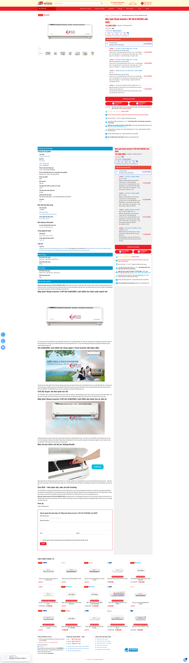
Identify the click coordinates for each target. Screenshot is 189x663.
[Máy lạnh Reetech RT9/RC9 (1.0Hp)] (140, 618)
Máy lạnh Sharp (117, 30)
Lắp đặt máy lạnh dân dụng (74, 650)
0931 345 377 (147, 4)
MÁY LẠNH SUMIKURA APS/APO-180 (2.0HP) (117, 603)
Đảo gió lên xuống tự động (46, 235)
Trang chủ (107, 15)
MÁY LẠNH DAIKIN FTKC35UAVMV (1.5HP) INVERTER (94, 603)
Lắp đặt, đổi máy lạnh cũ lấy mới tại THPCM (78, 646)
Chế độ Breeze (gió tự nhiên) (60, 248)
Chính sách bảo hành (102, 647)
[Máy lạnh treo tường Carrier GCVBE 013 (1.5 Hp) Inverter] (48, 570)
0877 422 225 (147, 2)
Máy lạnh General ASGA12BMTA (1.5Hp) (71, 578)
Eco (40, 218)
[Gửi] (101, 3)
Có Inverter (42, 160)
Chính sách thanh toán (102, 645)
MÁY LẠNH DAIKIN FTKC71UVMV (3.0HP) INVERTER (71, 603)
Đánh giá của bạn (45, 516)
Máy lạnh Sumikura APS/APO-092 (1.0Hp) (118, 578)
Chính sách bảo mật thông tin (104, 641)
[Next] (100, 32)
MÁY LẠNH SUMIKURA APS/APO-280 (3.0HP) (94, 627)
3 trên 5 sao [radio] (47, 518)
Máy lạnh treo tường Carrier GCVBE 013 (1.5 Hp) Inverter (48, 579)
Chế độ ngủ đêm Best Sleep (64, 250)
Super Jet (41, 240)
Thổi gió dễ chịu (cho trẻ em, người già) (95, 248)
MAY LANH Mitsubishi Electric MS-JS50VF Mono (118, 627)
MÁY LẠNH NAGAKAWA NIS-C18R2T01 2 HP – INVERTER (71, 627)
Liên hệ (147, 8)
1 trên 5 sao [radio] (40, 518)
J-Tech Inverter (45, 218)
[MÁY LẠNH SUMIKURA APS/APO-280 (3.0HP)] (94, 618)
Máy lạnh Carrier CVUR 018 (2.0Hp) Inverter (48, 627)
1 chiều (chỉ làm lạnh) (44, 156)
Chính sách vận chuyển (102, 639)
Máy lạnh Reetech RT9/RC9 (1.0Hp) (140, 626)
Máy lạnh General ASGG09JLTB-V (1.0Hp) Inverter (94, 579)
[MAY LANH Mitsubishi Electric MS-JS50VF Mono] (117, 618)
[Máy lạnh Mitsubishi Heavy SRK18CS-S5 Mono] (48, 594)
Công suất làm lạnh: (44, 163)
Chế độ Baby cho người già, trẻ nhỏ (80, 250)
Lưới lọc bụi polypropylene (46, 227)
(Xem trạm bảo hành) (125, 108)
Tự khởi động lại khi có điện (50, 250)
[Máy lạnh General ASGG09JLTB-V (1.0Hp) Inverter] (94, 570)
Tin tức (139, 8)
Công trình (111, 8)
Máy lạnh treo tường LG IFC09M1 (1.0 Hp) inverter (18, 658)
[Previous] (40, 32)
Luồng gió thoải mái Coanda (46, 248)
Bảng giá (120, 8)
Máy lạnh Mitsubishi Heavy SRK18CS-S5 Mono (48, 603)
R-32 (40, 201)
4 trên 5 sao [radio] (51, 518)
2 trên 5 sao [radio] (43, 518)
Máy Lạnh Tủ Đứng (99, 8)
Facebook (41, 646)
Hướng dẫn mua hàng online (103, 649)
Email (78, 533)
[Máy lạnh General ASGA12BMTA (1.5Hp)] (71, 570)
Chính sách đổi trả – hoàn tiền (104, 643)
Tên (41, 533)
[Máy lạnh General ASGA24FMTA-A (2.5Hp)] (140, 594)
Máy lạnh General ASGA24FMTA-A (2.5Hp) (140, 603)
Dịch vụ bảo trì (130, 8)
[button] (47, 9)
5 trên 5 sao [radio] (58, 518)
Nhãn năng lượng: (43, 212)
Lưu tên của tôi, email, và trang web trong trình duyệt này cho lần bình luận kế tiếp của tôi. (65, 540)
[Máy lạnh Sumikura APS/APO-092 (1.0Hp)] (117, 570)
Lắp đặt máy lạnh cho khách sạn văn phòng (78, 648)
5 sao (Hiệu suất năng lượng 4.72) (48, 214)
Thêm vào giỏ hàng (129, 99)
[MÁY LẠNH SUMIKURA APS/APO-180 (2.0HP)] (117, 594)
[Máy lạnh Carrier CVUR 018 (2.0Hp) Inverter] (48, 618)
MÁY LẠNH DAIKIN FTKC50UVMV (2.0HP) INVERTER (140, 579)
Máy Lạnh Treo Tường (85, 8)
